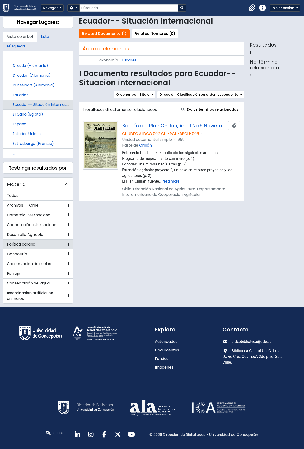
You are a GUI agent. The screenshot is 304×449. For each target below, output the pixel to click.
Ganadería (38, 255)
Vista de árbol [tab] (20, 36)
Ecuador (20, 95)
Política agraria (38, 245)
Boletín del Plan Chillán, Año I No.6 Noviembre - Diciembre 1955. (174, 125)
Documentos (167, 350)
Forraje (38, 275)
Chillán (145, 145)
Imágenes (164, 367)
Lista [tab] (45, 36)
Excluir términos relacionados (212, 109)
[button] (252, 8)
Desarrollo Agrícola (38, 236)
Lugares (129, 60)
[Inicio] (22, 8)
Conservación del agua (38, 284)
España (19, 124)
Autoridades (166, 341)
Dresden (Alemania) (32, 75)
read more (170, 181)
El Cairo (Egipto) (28, 114)
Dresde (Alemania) (30, 65)
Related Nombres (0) (155, 33)
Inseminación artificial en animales (38, 295)
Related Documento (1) (104, 33)
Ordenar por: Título (133, 94)
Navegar (51, 7)
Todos (12, 195)
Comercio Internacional (38, 216)
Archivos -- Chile (38, 206)
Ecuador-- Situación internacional (44, 104)
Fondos (161, 358)
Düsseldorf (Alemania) (34, 85)
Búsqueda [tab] (16, 46)
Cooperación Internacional (38, 226)
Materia (16, 184)
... (14, 56)
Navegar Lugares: (38, 22)
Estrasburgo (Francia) (33, 143)
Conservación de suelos (38, 265)
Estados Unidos (27, 134)
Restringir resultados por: (38, 168)
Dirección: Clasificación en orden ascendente (199, 94)
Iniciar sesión (283, 7)
